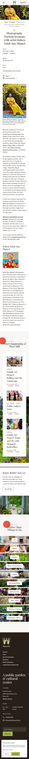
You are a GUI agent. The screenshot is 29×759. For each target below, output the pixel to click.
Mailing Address (7, 699)
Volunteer (5, 659)
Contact (5, 652)
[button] (3, 2)
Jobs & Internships (8, 657)
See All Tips (8, 489)
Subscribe (8, 734)
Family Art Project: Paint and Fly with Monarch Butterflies (13, 440)
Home (6, 22)
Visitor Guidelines (8, 662)
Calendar (12, 22)
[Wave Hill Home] (14, 2)
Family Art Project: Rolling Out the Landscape (14, 376)
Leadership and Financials (10, 665)
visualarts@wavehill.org (18, 237)
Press (4, 654)
